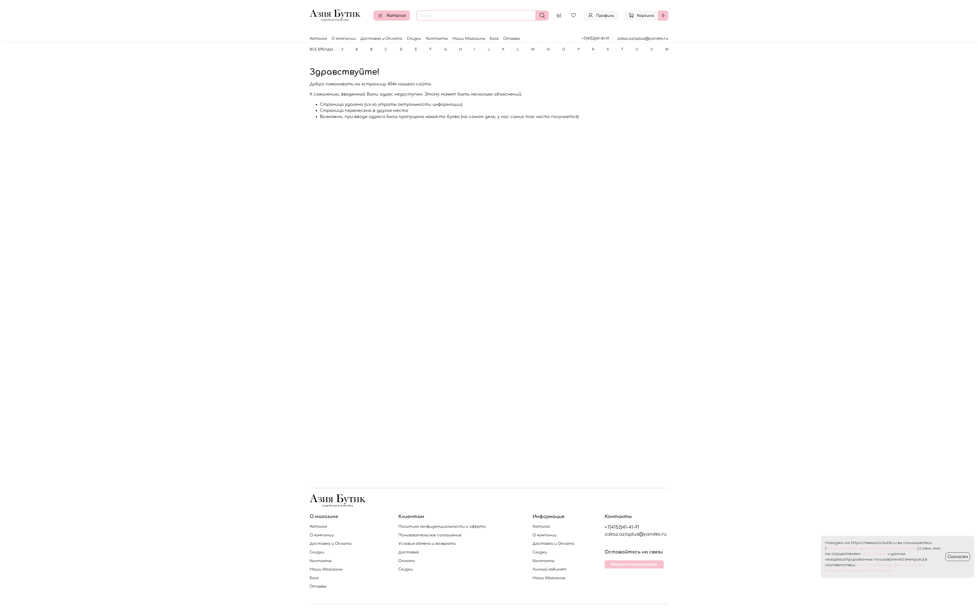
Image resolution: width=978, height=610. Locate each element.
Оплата (406, 561)
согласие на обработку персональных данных (872, 548)
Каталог (396, 15)
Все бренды (321, 49)
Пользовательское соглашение (429, 535)
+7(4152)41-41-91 (595, 38)
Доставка (408, 552)
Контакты (437, 38)
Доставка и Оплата (381, 38)
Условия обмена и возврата (427, 543)
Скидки (414, 38)
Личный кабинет (549, 569)
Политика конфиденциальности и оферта (442, 526)
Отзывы (511, 38)
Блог (494, 38)
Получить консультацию (634, 564)
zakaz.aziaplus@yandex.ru (642, 38)
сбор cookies (874, 554)
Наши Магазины (468, 38)
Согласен (957, 556)
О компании (344, 38)
